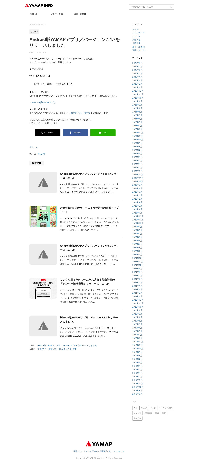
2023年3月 (137, 205)
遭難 (157, 413)
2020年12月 (137, 299)
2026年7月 (137, 66)
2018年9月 (137, 390)
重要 (164, 413)
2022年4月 (137, 244)
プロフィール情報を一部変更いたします (57, 348)
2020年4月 (137, 327)
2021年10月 (137, 265)
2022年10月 (137, 223)
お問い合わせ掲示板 (80, 112)
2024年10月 (137, 139)
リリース (34, 147)
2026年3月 (137, 80)
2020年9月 (137, 310)
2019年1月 (137, 380)
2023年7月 (137, 191)
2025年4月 (137, 118)
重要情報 (137, 418)
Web (136, 408)
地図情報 (136, 43)
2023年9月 (137, 184)
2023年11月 (137, 177)
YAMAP (41, 153)
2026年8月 (137, 63)
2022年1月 (137, 254)
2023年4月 (137, 202)
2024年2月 (137, 167)
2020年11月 (137, 303)
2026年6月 (137, 70)
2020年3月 (137, 331)
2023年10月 (137, 181)
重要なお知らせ (139, 50)
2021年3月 (137, 289)
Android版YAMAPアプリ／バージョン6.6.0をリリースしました (89, 247)
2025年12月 (137, 90)
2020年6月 (137, 320)
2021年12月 (137, 258)
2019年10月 (137, 348)
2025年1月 (137, 129)
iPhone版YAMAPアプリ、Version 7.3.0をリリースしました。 (89, 319)
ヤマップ (137, 413)
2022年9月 (137, 226)
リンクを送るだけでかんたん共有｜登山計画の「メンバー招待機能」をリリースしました (87, 281)
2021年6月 (137, 279)
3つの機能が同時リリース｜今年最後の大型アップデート (89, 210)
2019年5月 (137, 366)
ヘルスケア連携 (165, 408)
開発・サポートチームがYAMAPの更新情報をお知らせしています (99, 451)
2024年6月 (137, 153)
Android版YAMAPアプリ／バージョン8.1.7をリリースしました (89, 176)
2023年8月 (137, 188)
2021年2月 (137, 292)
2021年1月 (137, 296)
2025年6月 (137, 111)
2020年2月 (137, 334)
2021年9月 (137, 268)
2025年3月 (137, 122)
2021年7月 (137, 275)
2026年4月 (137, 76)
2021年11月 (137, 261)
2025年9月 (137, 101)
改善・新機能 (80, 13)
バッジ (153, 408)
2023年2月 (137, 209)
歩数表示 (148, 413)
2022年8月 (137, 230)
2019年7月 (137, 359)
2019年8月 (137, 355)
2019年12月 (137, 341)
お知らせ (34, 13)
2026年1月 (137, 87)
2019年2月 (137, 376)
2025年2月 (137, 125)
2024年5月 (137, 157)
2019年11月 (137, 345)
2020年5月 (137, 324)
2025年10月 (137, 97)
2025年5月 (137, 115)
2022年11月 (137, 219)
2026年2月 (137, 83)
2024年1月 (137, 171)
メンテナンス (57, 13)
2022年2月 (137, 251)
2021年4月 (137, 285)
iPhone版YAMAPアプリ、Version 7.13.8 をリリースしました (67, 345)
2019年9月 (137, 352)
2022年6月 (137, 237)
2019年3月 (137, 373)
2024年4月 (137, 160)
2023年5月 (137, 198)
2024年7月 (137, 150)
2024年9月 (137, 143)
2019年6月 (137, 362)
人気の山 (136, 39)
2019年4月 (137, 369)
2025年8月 (137, 104)
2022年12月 (137, 216)
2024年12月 (137, 132)
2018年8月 (137, 393)
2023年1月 (137, 212)
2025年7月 (137, 108)
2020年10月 (137, 306)
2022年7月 (137, 233)
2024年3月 (137, 164)
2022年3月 (137, 247)
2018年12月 (137, 383)
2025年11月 (137, 94)
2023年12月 (137, 174)
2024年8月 (137, 146)
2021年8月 (137, 272)
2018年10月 (137, 386)
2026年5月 (137, 73)
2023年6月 (137, 195)
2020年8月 (137, 313)
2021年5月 (137, 282)
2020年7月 (137, 317)
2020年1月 (137, 338)
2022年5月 (137, 240)
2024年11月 (137, 136)
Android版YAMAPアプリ (44, 102)
